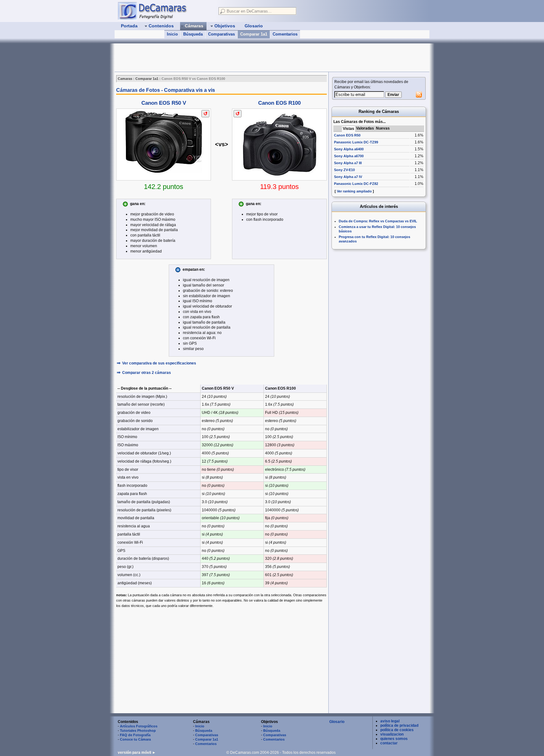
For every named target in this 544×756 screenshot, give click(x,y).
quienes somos (394, 739)
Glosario (336, 722)
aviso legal (390, 721)
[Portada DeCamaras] (165, 10)
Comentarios (285, 34)
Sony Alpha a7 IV (348, 177)
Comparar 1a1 (253, 34)
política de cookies (397, 730)
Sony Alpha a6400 (349, 149)
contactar (389, 743)
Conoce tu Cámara (135, 739)
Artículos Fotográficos (138, 726)
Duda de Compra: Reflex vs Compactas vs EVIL (378, 221)
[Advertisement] (229, 57)
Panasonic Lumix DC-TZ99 (356, 142)
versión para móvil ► (137, 752)
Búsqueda (193, 34)
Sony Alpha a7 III (348, 163)
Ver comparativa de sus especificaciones (159, 363)
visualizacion (392, 734)
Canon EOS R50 (347, 135)
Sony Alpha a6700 (349, 156)
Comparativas (221, 34)
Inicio (172, 34)
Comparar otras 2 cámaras (146, 372)
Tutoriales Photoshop (138, 730)
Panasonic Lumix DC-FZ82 (356, 184)
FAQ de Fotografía (135, 735)
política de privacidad (399, 725)
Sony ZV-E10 (344, 170)
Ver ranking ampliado (354, 191)
